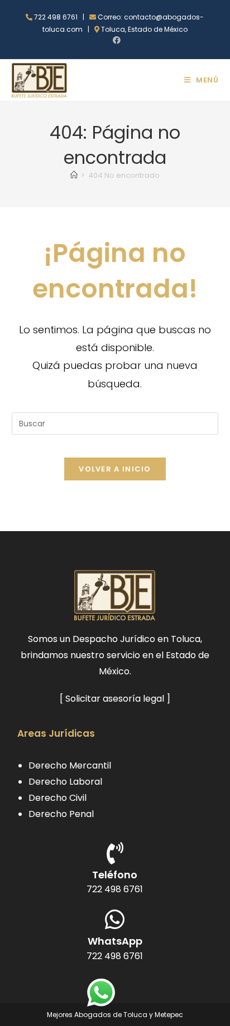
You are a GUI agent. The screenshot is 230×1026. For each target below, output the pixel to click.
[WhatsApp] (115, 919)
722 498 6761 (115, 889)
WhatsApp (115, 941)
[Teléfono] (115, 853)
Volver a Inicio (115, 469)
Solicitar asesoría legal (114, 698)
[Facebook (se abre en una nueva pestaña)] (115, 40)
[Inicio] (74, 175)
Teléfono (114, 875)
